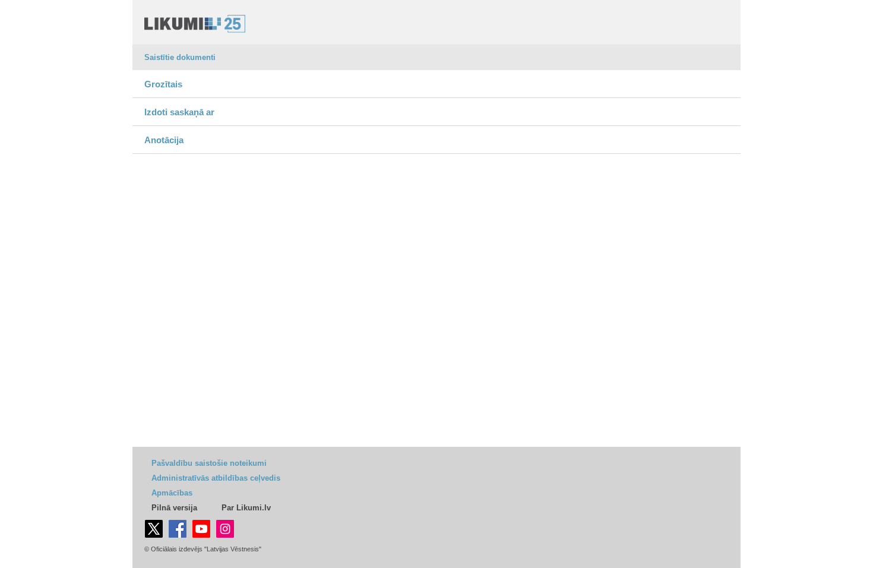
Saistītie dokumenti (180, 57)
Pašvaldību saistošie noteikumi (209, 463)
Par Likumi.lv (246, 507)
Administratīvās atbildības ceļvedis (215, 478)
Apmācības (171, 492)
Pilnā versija (174, 507)
